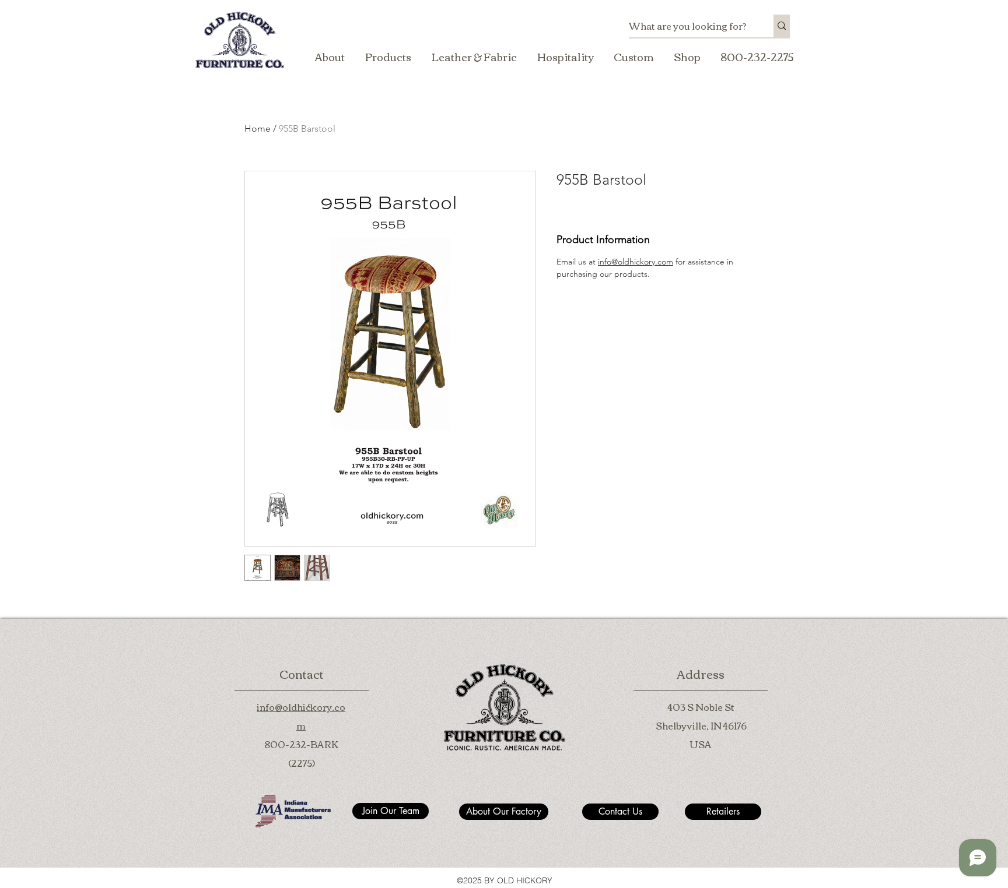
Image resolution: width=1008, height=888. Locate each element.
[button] (388, 56)
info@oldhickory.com (635, 261)
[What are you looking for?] (782, 26)
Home (257, 128)
